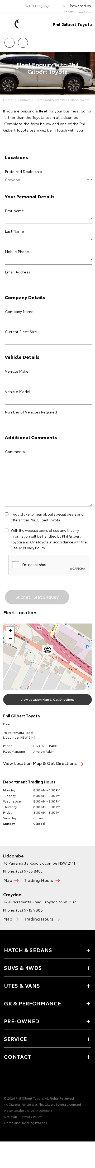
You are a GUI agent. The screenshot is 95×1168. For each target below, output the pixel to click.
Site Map (10, 1116)
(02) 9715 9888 (29, 910)
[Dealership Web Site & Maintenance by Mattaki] (14, 1133)
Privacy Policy (32, 1116)
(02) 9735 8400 (45, 745)
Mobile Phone (17, 251)
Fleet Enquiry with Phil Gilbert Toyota (62, 99)
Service (15, 1038)
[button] (47, 651)
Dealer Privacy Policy (28, 547)
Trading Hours (38, 880)
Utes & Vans (22, 985)
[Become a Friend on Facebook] (7, 1082)
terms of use (49, 530)
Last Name (14, 231)
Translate (83, 12)
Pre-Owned (21, 1021)
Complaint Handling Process (25, 1122)
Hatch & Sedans (28, 949)
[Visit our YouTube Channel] (16, 1082)
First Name (14, 210)
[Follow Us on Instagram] (25, 1082)
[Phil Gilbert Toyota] (11, 24)
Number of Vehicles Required (31, 412)
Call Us (9, 41)
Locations (23, 41)
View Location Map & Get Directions (47, 699)
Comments (15, 451)
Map (7, 880)
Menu (88, 41)
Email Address (17, 271)
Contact (24, 99)
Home (8, 99)
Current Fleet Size (21, 331)
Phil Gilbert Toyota (72, 24)
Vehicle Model (17, 391)
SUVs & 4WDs (23, 967)
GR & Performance (32, 1003)
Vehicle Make (16, 371)
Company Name (19, 311)
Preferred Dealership (23, 171)
